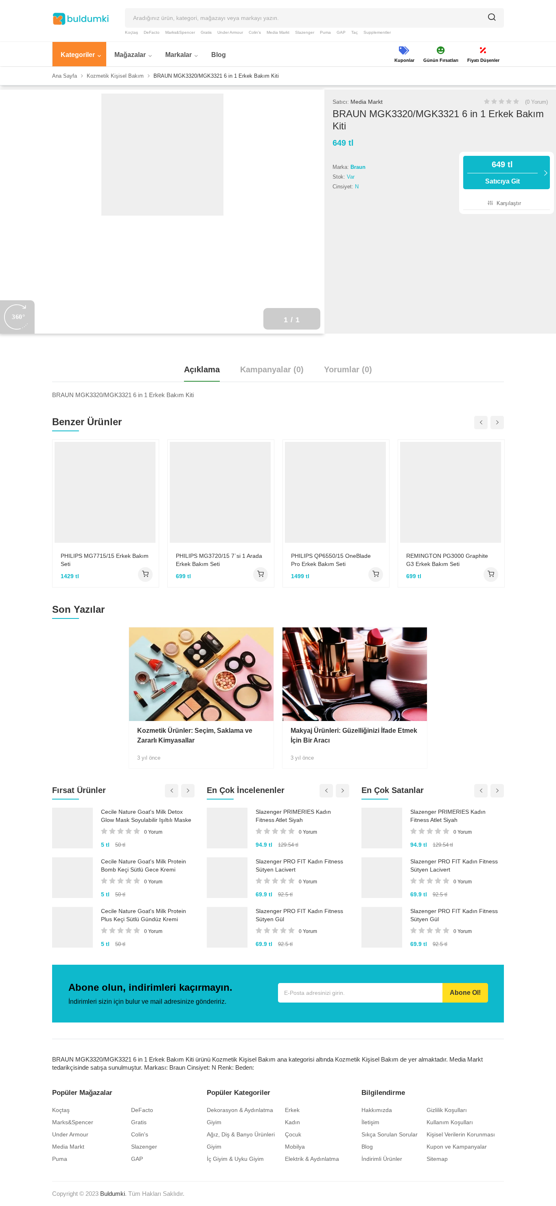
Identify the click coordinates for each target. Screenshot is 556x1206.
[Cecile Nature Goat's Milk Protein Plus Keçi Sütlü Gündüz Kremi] (72, 927)
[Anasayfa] (80, 18)
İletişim (370, 1122)
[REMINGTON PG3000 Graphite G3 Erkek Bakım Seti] (451, 492)
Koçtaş (131, 32)
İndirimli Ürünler (381, 1159)
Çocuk (293, 1134)
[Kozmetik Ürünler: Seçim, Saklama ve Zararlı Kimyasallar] (201, 674)
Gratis (206, 32)
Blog (367, 1146)
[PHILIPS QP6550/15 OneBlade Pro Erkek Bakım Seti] (336, 492)
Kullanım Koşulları (450, 1122)
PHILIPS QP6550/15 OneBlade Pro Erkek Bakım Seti (331, 560)
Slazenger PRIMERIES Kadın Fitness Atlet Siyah (293, 815)
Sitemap (437, 1159)
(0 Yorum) (536, 102)
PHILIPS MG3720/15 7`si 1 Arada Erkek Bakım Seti (219, 560)
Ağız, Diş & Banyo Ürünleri (241, 1134)
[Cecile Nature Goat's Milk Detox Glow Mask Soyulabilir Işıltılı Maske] (72, 828)
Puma (325, 32)
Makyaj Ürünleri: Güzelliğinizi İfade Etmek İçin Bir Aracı (354, 735)
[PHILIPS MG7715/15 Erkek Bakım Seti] (106, 492)
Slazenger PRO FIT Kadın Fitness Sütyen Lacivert (299, 865)
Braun (358, 167)
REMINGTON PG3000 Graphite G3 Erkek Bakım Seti (447, 560)
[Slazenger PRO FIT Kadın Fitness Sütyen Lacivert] (227, 877)
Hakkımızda (376, 1110)
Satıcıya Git (502, 172)
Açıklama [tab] (202, 369)
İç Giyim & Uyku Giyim (235, 1159)
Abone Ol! (465, 992)
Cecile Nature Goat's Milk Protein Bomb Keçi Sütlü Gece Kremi (143, 865)
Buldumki (112, 1193)
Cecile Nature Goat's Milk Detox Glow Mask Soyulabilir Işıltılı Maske (146, 815)
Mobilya (295, 1146)
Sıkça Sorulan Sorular (389, 1134)
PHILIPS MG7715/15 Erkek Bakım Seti (105, 560)
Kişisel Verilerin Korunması (461, 1134)
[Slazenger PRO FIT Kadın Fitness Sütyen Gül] (227, 927)
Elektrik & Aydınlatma (312, 1159)
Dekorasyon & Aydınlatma (240, 1110)
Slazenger (304, 32)
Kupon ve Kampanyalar (457, 1146)
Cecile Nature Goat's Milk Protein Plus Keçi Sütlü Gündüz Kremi (143, 915)
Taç (354, 32)
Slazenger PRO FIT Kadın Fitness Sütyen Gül (299, 915)
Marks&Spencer (180, 32)
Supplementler (377, 32)
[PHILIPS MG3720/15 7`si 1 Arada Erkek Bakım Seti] (221, 492)
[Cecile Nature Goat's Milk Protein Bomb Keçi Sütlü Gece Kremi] (72, 877)
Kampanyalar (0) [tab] (272, 369)
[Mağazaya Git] (145, 574)
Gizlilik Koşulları (447, 1110)
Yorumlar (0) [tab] (348, 369)
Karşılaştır (508, 203)
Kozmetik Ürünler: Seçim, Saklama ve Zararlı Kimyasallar (194, 735)
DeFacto (152, 32)
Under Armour (230, 32)
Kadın (292, 1122)
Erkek (292, 1110)
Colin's (255, 32)
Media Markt (278, 32)
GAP (341, 32)
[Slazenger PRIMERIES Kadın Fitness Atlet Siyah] (227, 828)
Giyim (214, 1122)
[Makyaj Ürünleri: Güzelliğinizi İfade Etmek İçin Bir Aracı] (354, 674)
